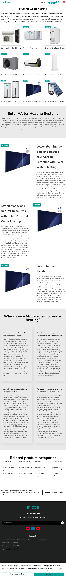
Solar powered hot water (9, 475)
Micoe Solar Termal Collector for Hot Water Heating (40, 102)
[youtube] (54, 3)
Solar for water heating (39, 475)
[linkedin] (49, 3)
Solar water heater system (9, 469)
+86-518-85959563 (13, 543)
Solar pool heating (56, 461)
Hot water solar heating (40, 469)
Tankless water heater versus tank (56, 469)
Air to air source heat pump (25, 469)
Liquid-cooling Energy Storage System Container (39, 48)
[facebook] (52, 3)
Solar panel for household (55, 475)
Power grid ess (7, 461)
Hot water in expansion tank (39, 463)
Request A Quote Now (54, 492)
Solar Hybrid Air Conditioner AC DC (12, 48)
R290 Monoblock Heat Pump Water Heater (15, 75)
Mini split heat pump (25, 461)
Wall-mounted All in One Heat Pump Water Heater (40, 75)
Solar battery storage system (25, 475)
